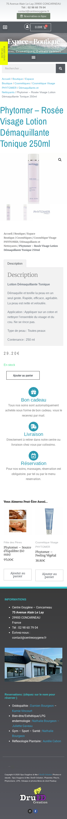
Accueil (6, 78)
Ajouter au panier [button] (17, 574)
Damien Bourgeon (42, 705)
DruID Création (45, 775)
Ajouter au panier (23, 375)
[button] (5, 27)
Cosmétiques (22, 83)
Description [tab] (15, 263)
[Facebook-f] (35, 811)
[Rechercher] (60, 68)
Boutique (17, 78)
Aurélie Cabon (52, 741)
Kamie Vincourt (22, 711)
